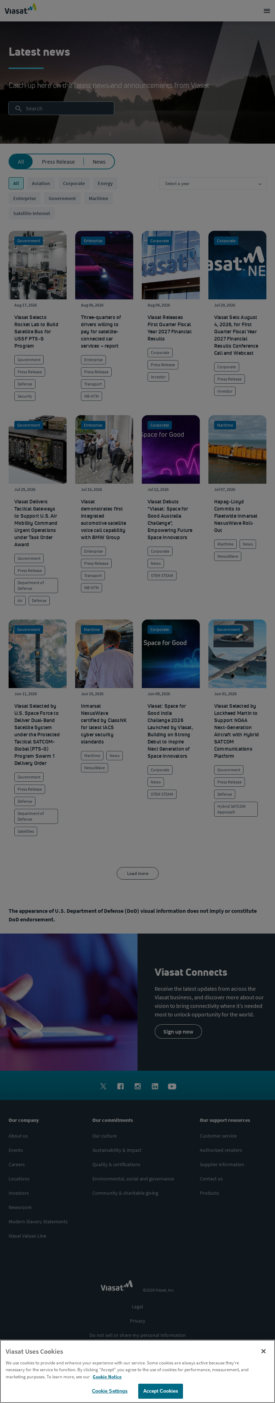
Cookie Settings (110, 1391)
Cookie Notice (107, 1377)
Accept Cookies (160, 1391)
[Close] (263, 1351)
